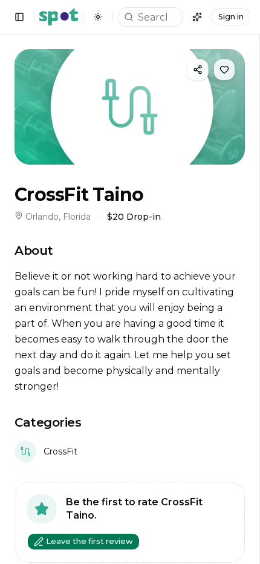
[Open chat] (197, 17)
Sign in (231, 16)
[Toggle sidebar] (19, 17)
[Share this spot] (198, 69)
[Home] (58, 16)
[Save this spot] (224, 69)
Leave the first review (89, 541)
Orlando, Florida (58, 216)
